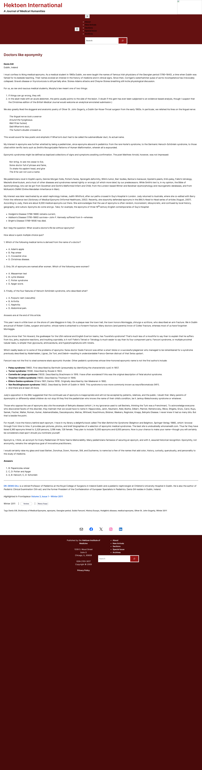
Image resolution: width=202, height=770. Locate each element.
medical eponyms (125, 510)
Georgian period (63, 510)
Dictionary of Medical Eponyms (32, 510)
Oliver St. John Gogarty (144, 510)
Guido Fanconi (78, 510)
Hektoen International (33, 5)
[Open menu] (77, 29)
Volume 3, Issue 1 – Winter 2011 (47, 496)
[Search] (123, 41)
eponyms (51, 510)
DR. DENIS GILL (11, 486)
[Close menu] (87, 16)
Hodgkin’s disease (108, 510)
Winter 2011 (161, 510)
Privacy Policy (83, 570)
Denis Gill (13, 510)
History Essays (92, 510)
